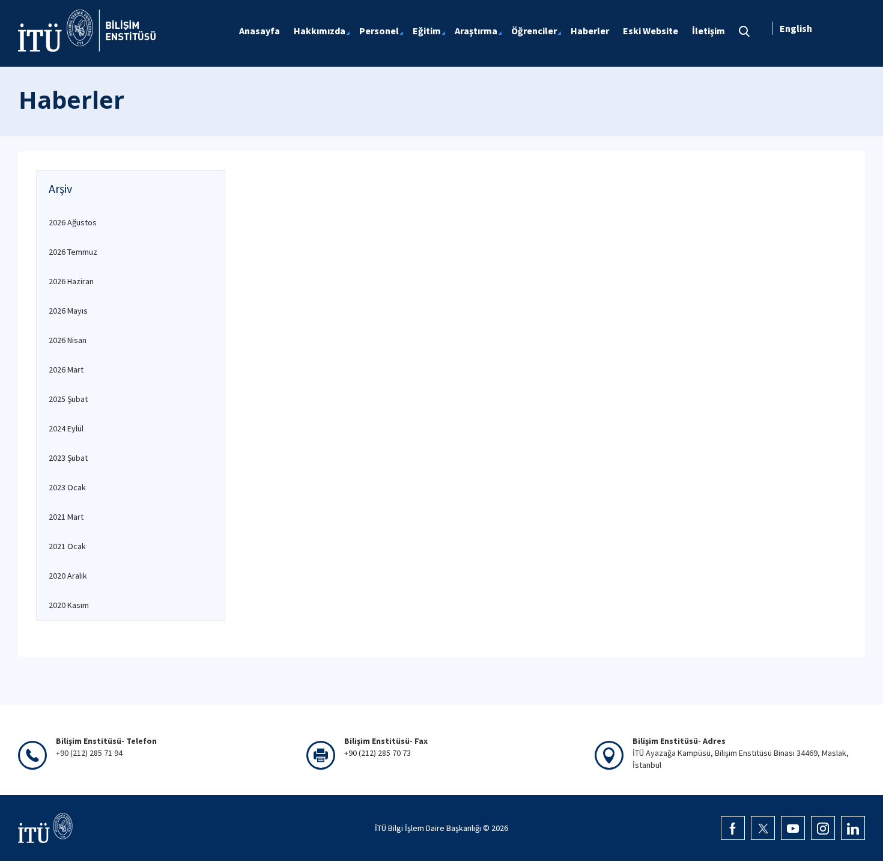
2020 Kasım (69, 605)
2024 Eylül (66, 428)
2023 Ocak (67, 487)
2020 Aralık (68, 575)
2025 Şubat (68, 399)
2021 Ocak (67, 546)
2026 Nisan (67, 340)
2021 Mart (66, 516)
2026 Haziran (71, 281)
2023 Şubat (68, 457)
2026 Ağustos (73, 222)
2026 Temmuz (73, 251)
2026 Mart (66, 369)
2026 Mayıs (68, 310)
